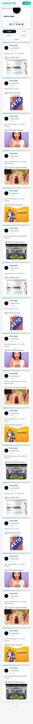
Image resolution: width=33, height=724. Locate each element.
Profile (23, 31)
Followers (23, 35)
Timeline (9, 31)
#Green (19, 124)
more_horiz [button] (28, 46)
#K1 (15, 89)
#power (19, 199)
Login (26, 3)
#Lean (16, 53)
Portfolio (16, 39)
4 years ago (12, 50)
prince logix (13, 45)
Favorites (9, 35)
